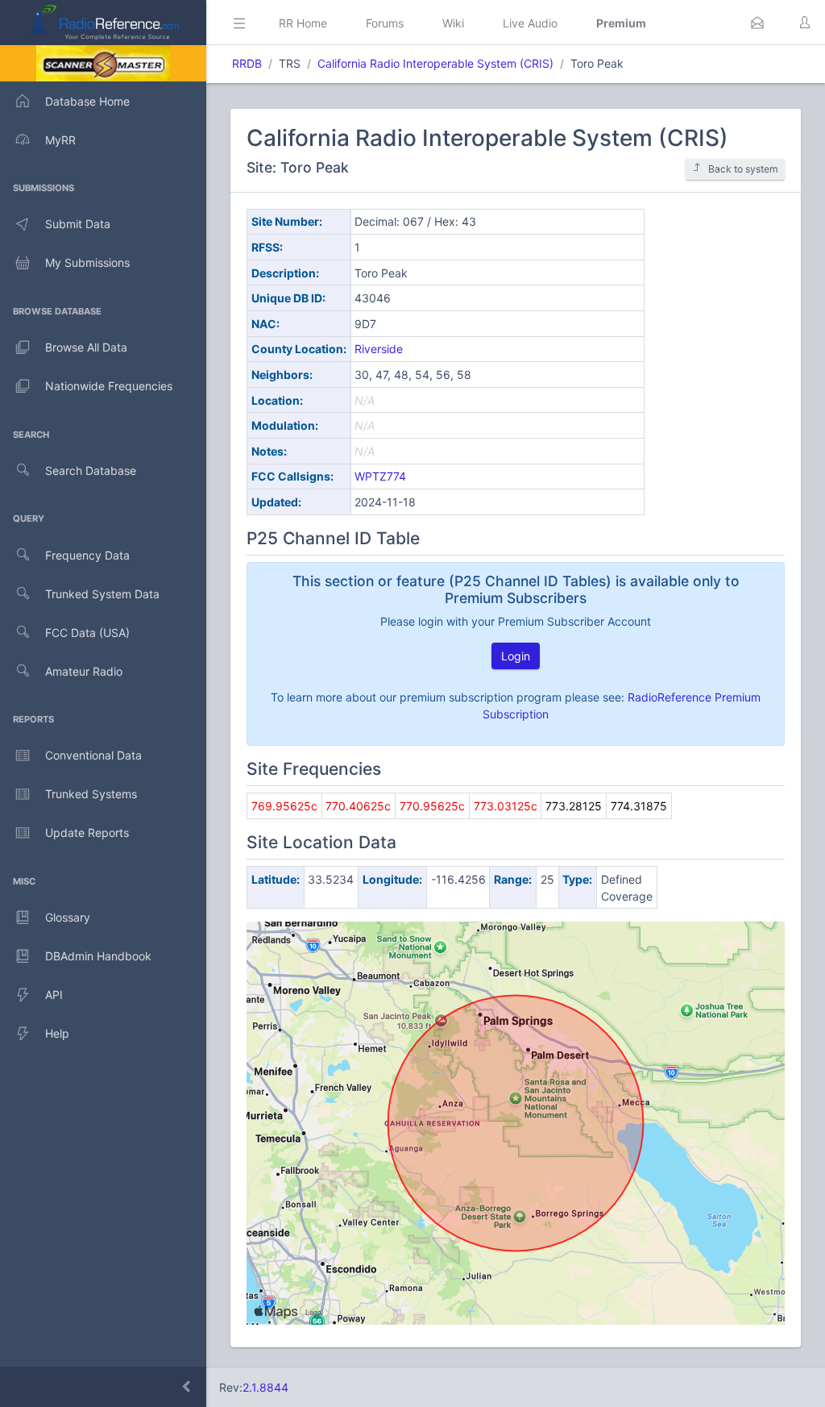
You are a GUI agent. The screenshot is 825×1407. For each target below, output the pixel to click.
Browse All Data (86, 347)
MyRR (60, 140)
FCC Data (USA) (87, 632)
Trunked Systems (91, 794)
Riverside (378, 349)
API (54, 994)
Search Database (90, 470)
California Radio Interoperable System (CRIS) (435, 63)
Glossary (67, 917)
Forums (385, 23)
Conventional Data (93, 755)
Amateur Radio (83, 671)
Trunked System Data (102, 594)
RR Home (303, 23)
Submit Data (77, 224)
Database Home (87, 101)
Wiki (453, 23)
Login (515, 656)
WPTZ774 (380, 476)
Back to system (743, 169)
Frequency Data (87, 555)
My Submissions (87, 262)
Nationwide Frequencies (108, 386)
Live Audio (530, 23)
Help (57, 1033)
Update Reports (87, 832)
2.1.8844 (265, 1387)
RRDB (247, 63)
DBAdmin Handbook (98, 956)
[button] (757, 22)
